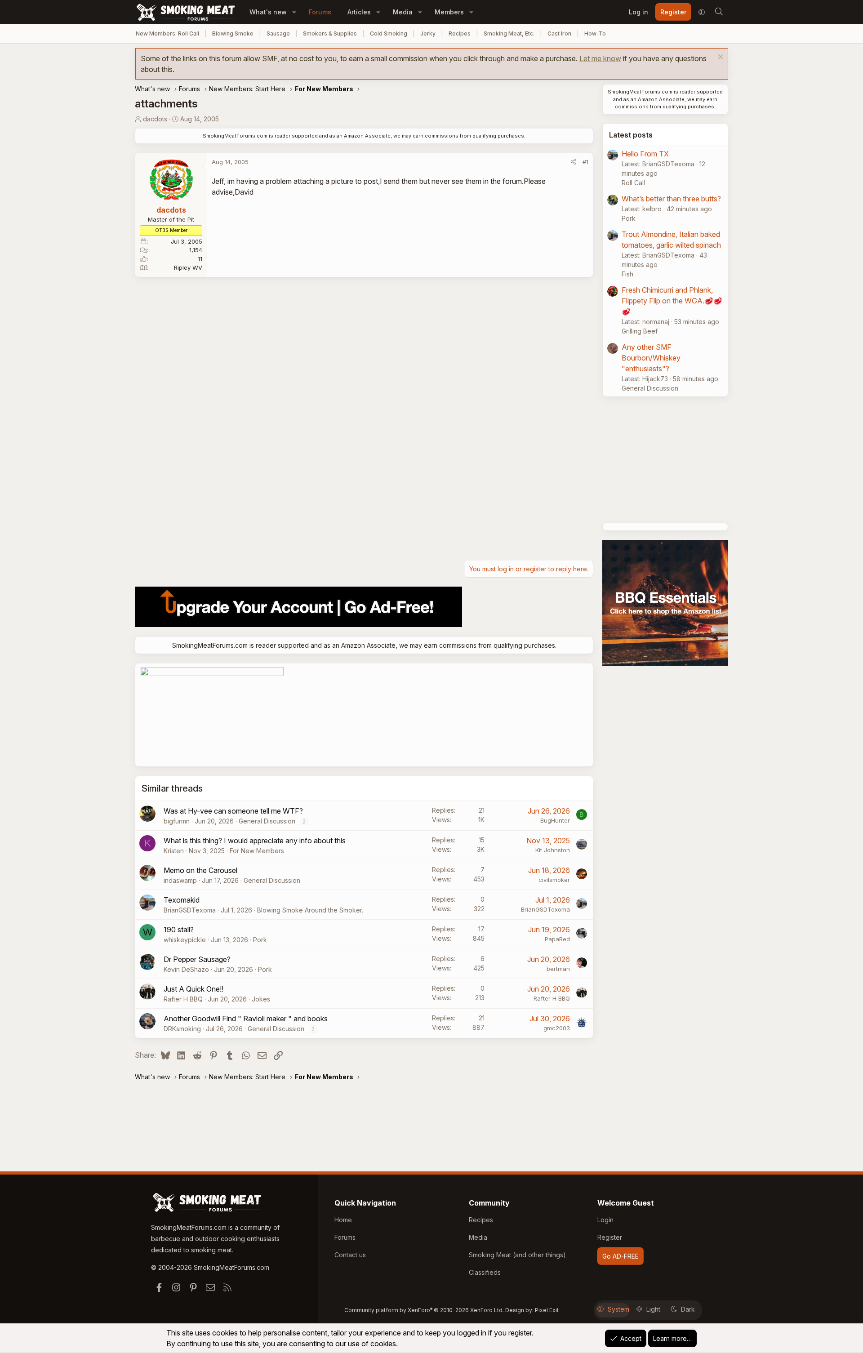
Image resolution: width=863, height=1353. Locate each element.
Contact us (350, 1255)
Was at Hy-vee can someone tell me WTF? (233, 810)
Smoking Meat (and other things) (517, 1255)
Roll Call (633, 183)
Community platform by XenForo (424, 1310)
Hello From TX (645, 153)
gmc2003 (556, 1028)
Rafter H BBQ (183, 999)
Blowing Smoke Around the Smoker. (310, 910)
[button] (294, 12)
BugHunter (555, 820)
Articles (359, 12)
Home (343, 1220)
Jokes (261, 999)
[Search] (718, 12)
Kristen (174, 851)
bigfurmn (177, 821)
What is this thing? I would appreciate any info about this (255, 840)
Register (609, 1237)
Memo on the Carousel (200, 870)
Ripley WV (188, 267)
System (618, 1309)
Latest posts (631, 134)
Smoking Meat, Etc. (509, 33)
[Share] (573, 162)
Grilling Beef (640, 331)
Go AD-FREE (620, 1256)
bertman (558, 968)
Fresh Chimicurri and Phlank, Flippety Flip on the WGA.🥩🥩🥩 (672, 300)
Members (449, 12)
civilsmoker (554, 879)
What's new (268, 12)
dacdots (155, 119)
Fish (627, 274)
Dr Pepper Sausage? (197, 959)
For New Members (257, 851)
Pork (260, 940)
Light (653, 1309)
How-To (595, 33)
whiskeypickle (185, 940)
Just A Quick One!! (193, 988)
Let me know (600, 58)
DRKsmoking (182, 1029)
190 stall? (179, 929)
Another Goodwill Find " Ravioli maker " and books (246, 1018)
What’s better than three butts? (671, 198)
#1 (585, 161)
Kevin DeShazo (186, 969)
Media (403, 12)
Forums (320, 12)
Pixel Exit (547, 1310)
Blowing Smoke (233, 33)
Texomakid (182, 899)
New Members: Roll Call (167, 33)
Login (605, 1220)
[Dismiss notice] (719, 57)
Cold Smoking (388, 33)
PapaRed (557, 939)
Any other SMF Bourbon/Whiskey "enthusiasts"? (651, 358)
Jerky (428, 33)
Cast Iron (559, 33)
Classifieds (485, 1272)
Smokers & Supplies (330, 33)
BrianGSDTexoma (190, 910)
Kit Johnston (552, 850)
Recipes (460, 33)
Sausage (278, 33)
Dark (688, 1309)
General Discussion (267, 821)
